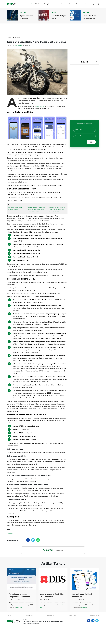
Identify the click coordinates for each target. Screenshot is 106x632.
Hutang (63, 4)
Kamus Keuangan (90, 4)
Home (9, 615)
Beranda (10, 38)
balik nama (40, 106)
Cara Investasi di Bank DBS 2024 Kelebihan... (52, 595)
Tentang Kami (29, 615)
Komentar (25, 600)
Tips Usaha (38, 4)
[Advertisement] (53, 29)
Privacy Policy (72, 615)
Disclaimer (50, 615)
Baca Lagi (19, 607)
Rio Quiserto (18, 46)
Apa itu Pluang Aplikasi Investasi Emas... (82, 595)
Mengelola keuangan (50, 4)
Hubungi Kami (94, 615)
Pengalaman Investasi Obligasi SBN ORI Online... (20, 595)
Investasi (29, 4)
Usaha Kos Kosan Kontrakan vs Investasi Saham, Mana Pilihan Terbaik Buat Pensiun (36, 209)
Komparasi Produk (75, 4)
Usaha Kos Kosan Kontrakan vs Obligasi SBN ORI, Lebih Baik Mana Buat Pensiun (57, 209)
